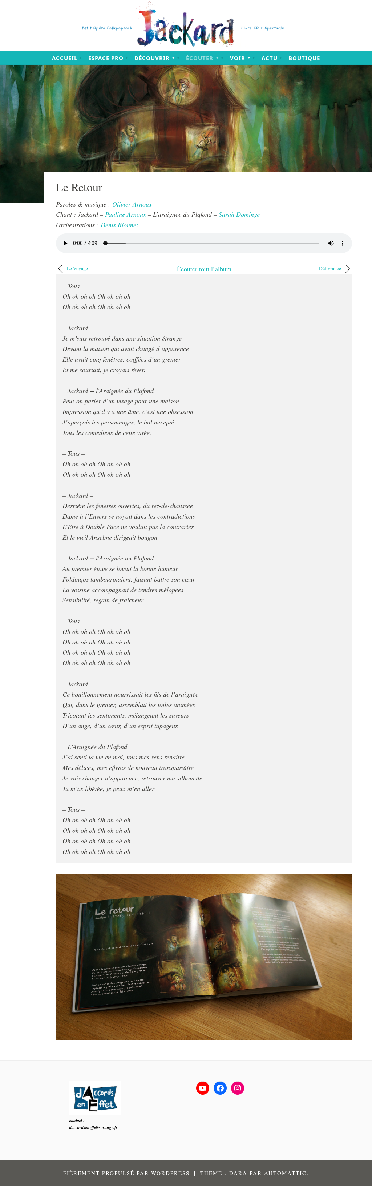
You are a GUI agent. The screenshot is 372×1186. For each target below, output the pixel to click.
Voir (237, 57)
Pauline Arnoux (125, 214)
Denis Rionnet (119, 224)
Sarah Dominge (239, 214)
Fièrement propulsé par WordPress (126, 1173)
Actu (270, 57)
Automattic (285, 1173)
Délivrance (330, 268)
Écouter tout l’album (204, 268)
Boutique (304, 57)
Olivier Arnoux (132, 204)
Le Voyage (77, 268)
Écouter (199, 57)
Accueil (64, 57)
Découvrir (152, 57)
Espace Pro (106, 57)
